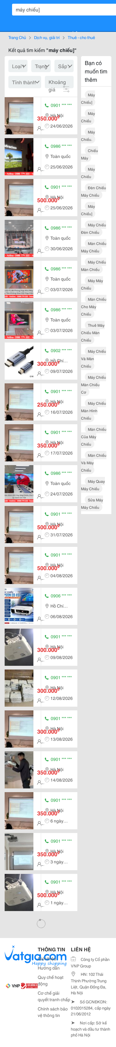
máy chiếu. (88, 135)
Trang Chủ (17, 37)
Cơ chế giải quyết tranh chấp (54, 996)
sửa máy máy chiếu (92, 503)
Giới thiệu (47, 958)
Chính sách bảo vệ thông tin (53, 1012)
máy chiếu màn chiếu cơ (93, 384)
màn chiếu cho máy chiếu (93, 306)
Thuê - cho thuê (81, 37)
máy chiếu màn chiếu (93, 265)
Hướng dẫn (49, 968)
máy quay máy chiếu (93, 484)
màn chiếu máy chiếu (93, 247)
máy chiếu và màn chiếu (93, 358)
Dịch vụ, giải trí (47, 37)
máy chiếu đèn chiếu (93, 228)
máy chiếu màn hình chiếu (93, 410)
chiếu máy (89, 154)
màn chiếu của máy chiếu (93, 436)
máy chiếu (88, 117)
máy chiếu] (88, 98)
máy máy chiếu (92, 284)
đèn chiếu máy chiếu (93, 191)
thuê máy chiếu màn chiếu (93, 332)
